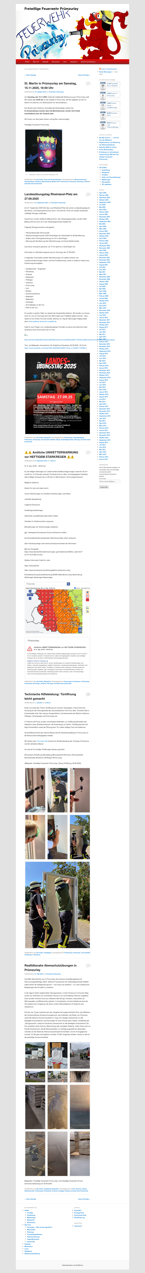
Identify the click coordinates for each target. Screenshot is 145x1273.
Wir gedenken (106, 184)
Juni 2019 (102, 303)
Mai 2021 (102, 272)
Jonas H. (53, 461)
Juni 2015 (102, 385)
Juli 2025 (102, 205)
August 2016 (103, 353)
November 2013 (104, 411)
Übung (58, 440)
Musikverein (56, 181)
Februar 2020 (103, 296)
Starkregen (36, 683)
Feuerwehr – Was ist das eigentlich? (39, 1227)
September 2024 (104, 221)
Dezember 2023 (104, 233)
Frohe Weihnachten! (106, 149)
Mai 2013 (102, 421)
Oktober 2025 (103, 200)
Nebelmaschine (29, 1191)
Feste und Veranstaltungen (52, 179)
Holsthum (38, 181)
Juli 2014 (102, 399)
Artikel (27, 62)
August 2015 (103, 380)
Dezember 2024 (104, 217)
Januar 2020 (103, 298)
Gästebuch (73, 62)
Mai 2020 (102, 289)
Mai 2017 (102, 334)
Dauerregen (68, 681)
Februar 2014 (103, 406)
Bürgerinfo (47, 437)
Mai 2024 (102, 224)
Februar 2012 (103, 457)
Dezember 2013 (104, 409)
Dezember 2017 (104, 320)
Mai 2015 (102, 387)
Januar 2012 (103, 459)
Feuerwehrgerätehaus (34, 1234)
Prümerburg (64, 181)
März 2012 (102, 454)
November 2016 (104, 346)
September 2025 (104, 202)
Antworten (36, 955)
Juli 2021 (102, 267)
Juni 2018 (102, 315)
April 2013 (102, 423)
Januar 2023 (103, 243)
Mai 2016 (102, 361)
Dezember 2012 (104, 433)
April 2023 (102, 238)
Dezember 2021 (104, 257)
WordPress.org (79, 1217)
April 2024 (102, 226)
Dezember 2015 (104, 370)
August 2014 (103, 397)
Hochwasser (76, 681)
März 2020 (102, 293)
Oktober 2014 (103, 394)
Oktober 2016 (103, 349)
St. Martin (86, 181)
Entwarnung (68, 437)
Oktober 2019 (103, 301)
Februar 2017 (103, 341)
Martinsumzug (46, 181)
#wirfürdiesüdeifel (46, 339)
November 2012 (104, 435)
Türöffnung (27, 955)
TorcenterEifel (85, 953)
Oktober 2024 (103, 219)
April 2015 (102, 389)
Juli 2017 (102, 329)
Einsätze (105, 175)
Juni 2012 (102, 447)
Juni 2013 (102, 418)
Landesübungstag (78, 437)
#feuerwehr (28, 339)
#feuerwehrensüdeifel (61, 339)
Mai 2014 (102, 401)
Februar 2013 (103, 428)
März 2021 (102, 274)
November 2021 (104, 260)
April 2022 (102, 250)
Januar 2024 (103, 231)
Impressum (78, 1226)
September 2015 (104, 377)
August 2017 (103, 327)
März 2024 (102, 229)
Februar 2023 (103, 241)
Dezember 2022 (104, 245)
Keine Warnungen (105, 72)
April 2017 (102, 337)
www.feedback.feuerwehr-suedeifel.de (42, 321)
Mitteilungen (106, 179)
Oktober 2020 (103, 281)
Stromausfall (45, 440)
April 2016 (102, 363)
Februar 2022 (103, 253)
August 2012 (103, 442)
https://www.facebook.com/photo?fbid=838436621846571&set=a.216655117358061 (55, 348)
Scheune (55, 1191)
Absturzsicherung (80, 179)
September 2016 (104, 351)
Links (65, 62)
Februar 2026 (103, 195)
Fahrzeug (30, 1232)
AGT (73, 1189)
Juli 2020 (102, 286)
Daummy (78, 1189)
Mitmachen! (56, 62)
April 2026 (102, 193)
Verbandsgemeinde (67, 440)
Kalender (45, 62)
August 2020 (103, 284)
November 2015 (104, 373)
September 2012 (104, 440)
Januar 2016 (103, 368)
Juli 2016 (102, 356)
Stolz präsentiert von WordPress (72, 1265)
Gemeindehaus (29, 181)
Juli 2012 (102, 445)
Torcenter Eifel (42, 741)
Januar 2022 (103, 255)
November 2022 (104, 248)
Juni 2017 (102, 332)
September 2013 (104, 416)
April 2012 (102, 452)
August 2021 (103, 265)
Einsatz (84, 1189)
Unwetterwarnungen (109, 69)
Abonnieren (31, 1222)
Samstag (80, 181)
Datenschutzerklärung (88, 62)
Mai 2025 (102, 207)
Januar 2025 (103, 214)
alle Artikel (39, 179)
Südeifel (52, 440)
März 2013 (102, 425)
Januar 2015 (103, 392)
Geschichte (31, 1241)
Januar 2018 (103, 317)
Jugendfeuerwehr (33, 1239)
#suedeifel (36, 339)
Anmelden (77, 1210)
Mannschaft (31, 1229)
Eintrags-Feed (79, 1213)
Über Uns (36, 62)
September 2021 (104, 262)
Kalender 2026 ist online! (108, 147)
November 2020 (104, 279)
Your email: (102, 478)
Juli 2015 (102, 382)
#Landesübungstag (107, 339)
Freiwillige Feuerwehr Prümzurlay (51, 8)
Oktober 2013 (103, 413)
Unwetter (43, 683)
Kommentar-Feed (80, 1215)
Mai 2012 (102, 449)
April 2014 (102, 404)
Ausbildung (47, 953)
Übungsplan (106, 182)
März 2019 (102, 308)
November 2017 (104, 322)
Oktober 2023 (103, 236)
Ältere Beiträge (30, 75)
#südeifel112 (73, 339)
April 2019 (102, 305)
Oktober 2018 (103, 313)
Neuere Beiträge (84, 75)
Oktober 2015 (103, 375)
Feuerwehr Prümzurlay (56, 92)
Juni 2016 (102, 358)
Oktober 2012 (103, 437)
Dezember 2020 (104, 277)
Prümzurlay (72, 181)
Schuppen (61, 1191)
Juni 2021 (102, 269)
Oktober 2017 (103, 325)
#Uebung (81, 339)
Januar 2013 (103, 430)
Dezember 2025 (104, 197)
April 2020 (102, 291)
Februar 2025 (103, 212)
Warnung (77, 440)
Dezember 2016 (104, 344)
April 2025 (102, 209)
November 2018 (104, 310)
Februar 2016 (103, 365)
